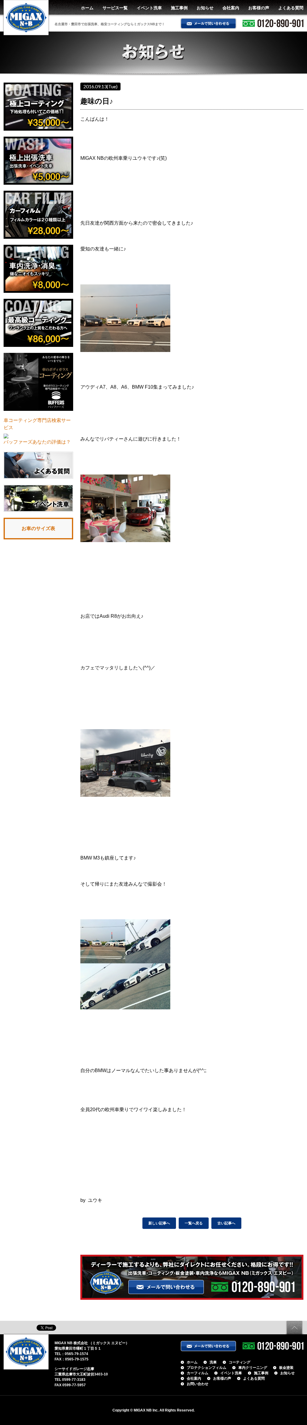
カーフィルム (197, 1373)
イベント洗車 (149, 7)
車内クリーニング (252, 1368)
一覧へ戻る (194, 1223)
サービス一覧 (115, 7)
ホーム (87, 7)
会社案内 (230, 7)
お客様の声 (258, 7)
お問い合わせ (197, 1384)
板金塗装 (286, 1368)
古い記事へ (226, 1223)
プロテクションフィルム (206, 1368)
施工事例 (179, 7)
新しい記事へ (159, 1223)
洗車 (213, 1362)
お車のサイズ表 (38, 528)
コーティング (239, 1362)
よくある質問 (290, 7)
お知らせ (205, 7)
